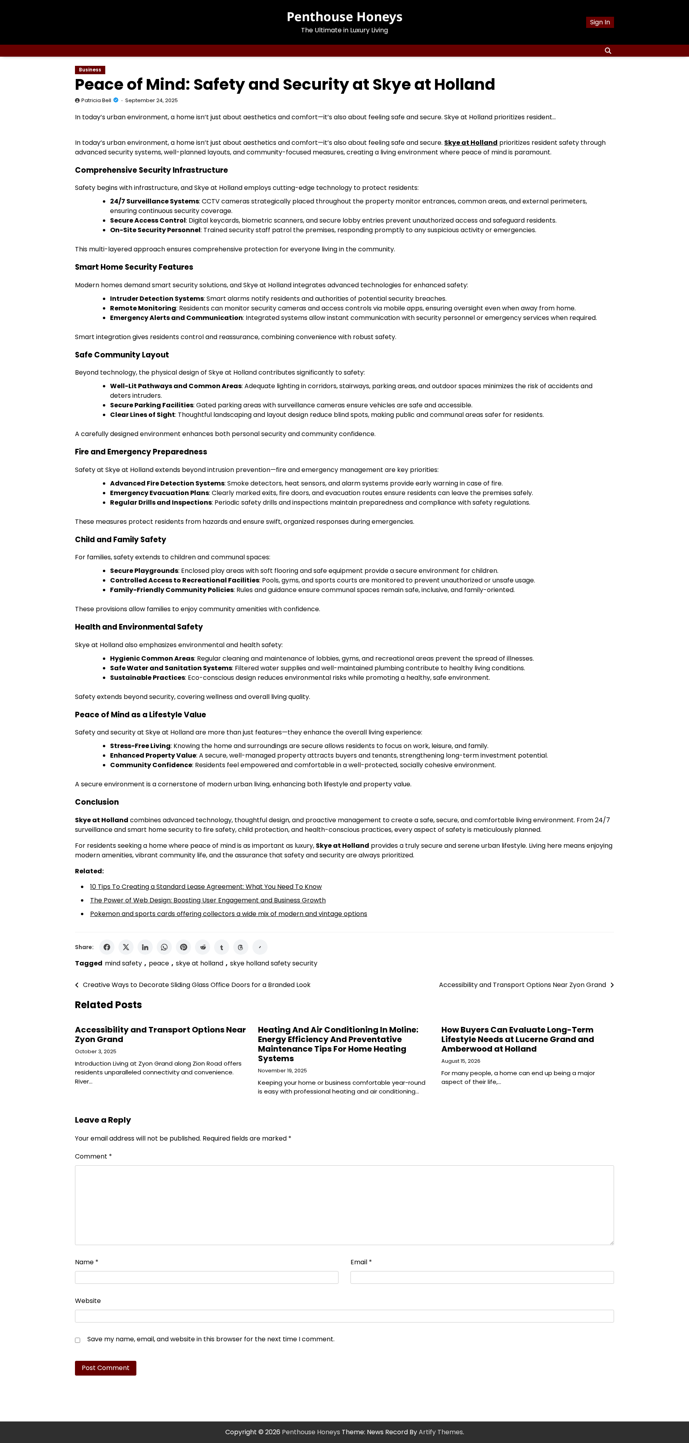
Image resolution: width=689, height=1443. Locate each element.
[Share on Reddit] (202, 947)
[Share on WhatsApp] (164, 947)
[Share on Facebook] (106, 947)
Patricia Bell (96, 100)
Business (90, 70)
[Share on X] (126, 947)
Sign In (600, 22)
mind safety (123, 963)
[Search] (608, 51)
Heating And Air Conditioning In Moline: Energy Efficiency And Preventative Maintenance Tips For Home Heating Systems (338, 1044)
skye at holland (199, 963)
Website (88, 1300)
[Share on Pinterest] (183, 947)
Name (86, 1262)
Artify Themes (441, 1432)
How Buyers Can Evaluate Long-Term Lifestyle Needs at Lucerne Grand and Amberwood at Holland (517, 1039)
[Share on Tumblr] (221, 947)
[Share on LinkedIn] (145, 947)
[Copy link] (260, 947)
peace (159, 963)
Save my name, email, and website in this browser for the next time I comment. (211, 1339)
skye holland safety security (273, 963)
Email (361, 1262)
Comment (93, 1156)
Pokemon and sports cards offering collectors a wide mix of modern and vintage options (228, 913)
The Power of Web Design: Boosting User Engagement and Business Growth (208, 900)
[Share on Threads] (240, 947)
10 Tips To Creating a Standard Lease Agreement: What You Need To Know (206, 886)
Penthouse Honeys (345, 16)
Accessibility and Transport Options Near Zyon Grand (160, 1034)
